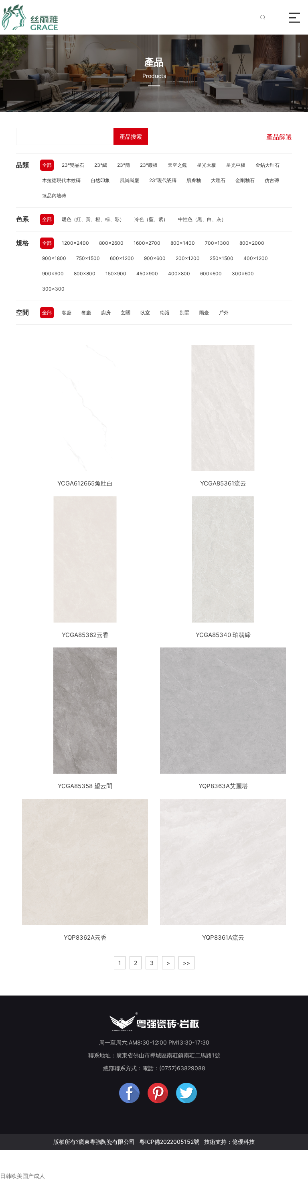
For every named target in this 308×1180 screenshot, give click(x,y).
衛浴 (165, 312)
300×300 (53, 289)
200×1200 (188, 258)
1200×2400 (75, 243)
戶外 (224, 312)
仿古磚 (272, 180)
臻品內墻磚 (54, 196)
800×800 (84, 273)
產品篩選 (279, 137)
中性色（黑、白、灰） (202, 219)
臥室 (145, 312)
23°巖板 (149, 165)
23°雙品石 (73, 165)
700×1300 (217, 243)
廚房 (106, 312)
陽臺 (204, 312)
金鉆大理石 (267, 165)
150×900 (115, 273)
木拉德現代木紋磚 (61, 180)
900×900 (53, 273)
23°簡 (123, 165)
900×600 (155, 258)
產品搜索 (131, 136)
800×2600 (111, 243)
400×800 (179, 273)
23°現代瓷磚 (162, 180)
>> (186, 962)
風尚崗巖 (129, 180)
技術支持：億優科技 (229, 1141)
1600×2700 (147, 243)
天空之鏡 (177, 165)
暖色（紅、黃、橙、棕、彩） (93, 219)
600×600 (211, 273)
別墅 (184, 312)
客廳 (66, 312)
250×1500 (221, 258)
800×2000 (251, 243)
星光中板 (235, 165)
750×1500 (88, 258)
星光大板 (206, 165)
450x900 (147, 273)
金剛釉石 (245, 180)
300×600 (243, 273)
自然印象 (100, 180)
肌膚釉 (193, 180)
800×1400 (182, 243)
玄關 (125, 312)
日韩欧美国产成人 (22, 1175)
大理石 (218, 180)
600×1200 (122, 258)
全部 (47, 165)
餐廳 (86, 312)
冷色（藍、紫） (151, 219)
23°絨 (100, 165)
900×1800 (54, 258)
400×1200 (255, 258)
